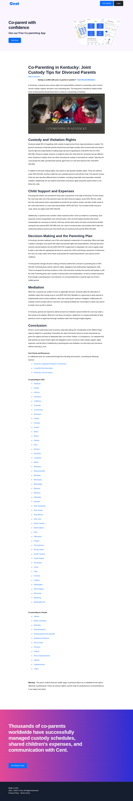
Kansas (36, 449)
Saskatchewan (39, 664)
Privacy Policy (14, 793)
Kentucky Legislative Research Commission (50, 364)
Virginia (37, 580)
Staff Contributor (34, 76)
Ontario (36, 651)
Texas (36, 567)
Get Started (107, 3)
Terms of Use (25, 793)
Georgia (37, 423)
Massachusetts (39, 471)
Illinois (36, 436)
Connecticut (38, 410)
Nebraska (37, 497)
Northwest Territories (41, 638)
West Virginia (39, 589)
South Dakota (39, 558)
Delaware (37, 414)
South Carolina (39, 554)
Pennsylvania (39, 545)
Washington (38, 584)
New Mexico (38, 515)
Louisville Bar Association (43, 368)
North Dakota (39, 528)
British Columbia (40, 621)
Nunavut (37, 647)
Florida (36, 418)
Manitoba (37, 625)
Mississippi (38, 484)
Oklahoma (37, 536)
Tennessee (38, 563)
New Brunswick (39, 629)
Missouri (37, 488)
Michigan (37, 475)
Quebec (37, 660)
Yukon (36, 669)
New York (37, 519)
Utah (35, 571)
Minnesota (38, 480)
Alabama (37, 383)
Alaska (36, 388)
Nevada (37, 501)
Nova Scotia (38, 643)
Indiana (36, 440)
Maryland (37, 466)
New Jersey (38, 510)
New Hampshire (40, 506)
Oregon (36, 541)
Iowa (35, 445)
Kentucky (37, 453)
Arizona (37, 392)
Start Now (14, 40)
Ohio (35, 532)
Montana (37, 493)
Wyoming (37, 598)
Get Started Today (17, 765)
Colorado (37, 405)
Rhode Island (39, 550)
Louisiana (37, 458)
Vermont (37, 576)
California (37, 401)
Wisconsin (38, 593)
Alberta (36, 616)
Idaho (36, 432)
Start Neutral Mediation (86, 80)
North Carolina (39, 523)
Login (118, 3)
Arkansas (37, 397)
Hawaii (36, 427)
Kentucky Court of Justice (43, 372)
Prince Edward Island (42, 656)
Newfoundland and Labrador (44, 634)
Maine (36, 462)
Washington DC (40, 602)
